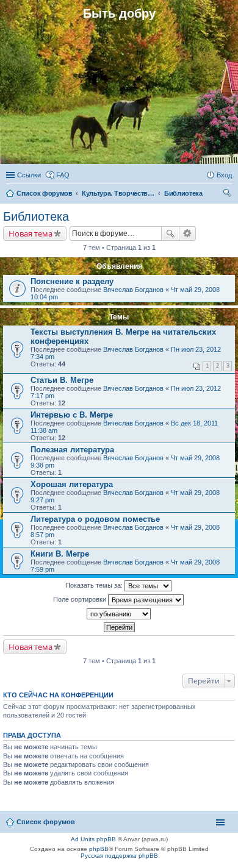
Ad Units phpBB (93, 839)
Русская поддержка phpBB (119, 855)
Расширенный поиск (187, 233)
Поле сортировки (80, 599)
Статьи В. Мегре (62, 380)
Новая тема (30, 233)
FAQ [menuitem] (63, 175)
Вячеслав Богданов (133, 289)
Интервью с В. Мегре (72, 414)
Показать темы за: (94, 585)
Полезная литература (72, 449)
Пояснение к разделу (72, 281)
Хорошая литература (72, 484)
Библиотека (36, 216)
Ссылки (29, 175)
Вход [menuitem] (224, 175)
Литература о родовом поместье (95, 519)
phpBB (99, 849)
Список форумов (45, 821)
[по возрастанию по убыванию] (119, 613)
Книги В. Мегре (60, 553)
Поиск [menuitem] (228, 194)
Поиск (170, 233)
